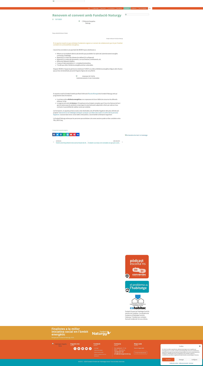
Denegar (181, 359)
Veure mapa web (139, 348)
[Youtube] (86, 348)
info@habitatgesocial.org (122, 354)
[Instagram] (90, 348)
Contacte (126, 8)
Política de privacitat (183, 363)
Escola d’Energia (93, 94)
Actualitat (119, 8)
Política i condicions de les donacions (100, 355)
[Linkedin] (82, 348)
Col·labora (133, 8)
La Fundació (111, 8)
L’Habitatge (95, 8)
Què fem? (103, 8)
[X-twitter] (75, 348)
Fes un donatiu (142, 8)
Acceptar (168, 359)
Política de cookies (174, 363)
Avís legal (191, 363)
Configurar (194, 359)
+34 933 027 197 (119, 352)
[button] (200, 346)
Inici (89, 8)
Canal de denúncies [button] (140, 353)
